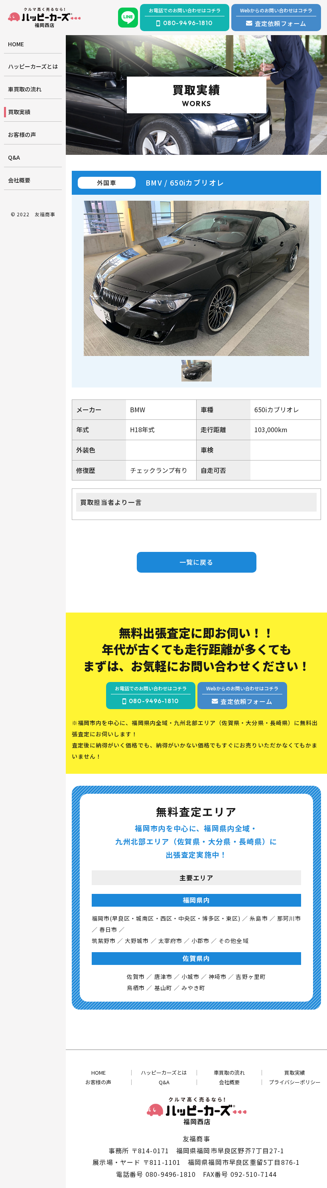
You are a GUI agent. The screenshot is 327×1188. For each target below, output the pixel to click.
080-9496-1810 (171, 1174)
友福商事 (45, 214)
